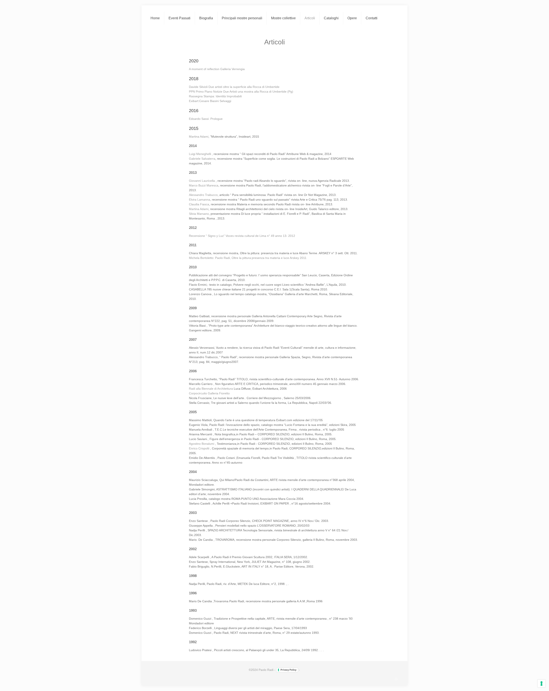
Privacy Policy (288, 669)
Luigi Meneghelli (200, 154)
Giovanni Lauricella (202, 180)
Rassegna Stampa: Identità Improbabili (215, 96)
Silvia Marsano (199, 213)
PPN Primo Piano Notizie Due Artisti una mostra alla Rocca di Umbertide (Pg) (241, 91)
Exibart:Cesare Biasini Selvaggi (210, 101)
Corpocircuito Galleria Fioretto (209, 393)
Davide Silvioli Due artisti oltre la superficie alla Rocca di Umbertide (234, 87)
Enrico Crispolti (199, 448)
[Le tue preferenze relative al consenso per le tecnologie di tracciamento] (541, 683)
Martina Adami (198, 136)
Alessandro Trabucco (203, 195)
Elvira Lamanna (199, 199)
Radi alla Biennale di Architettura (211, 388)
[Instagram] (396, 679)
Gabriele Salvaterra (202, 158)
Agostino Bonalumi (201, 443)
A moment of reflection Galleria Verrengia (217, 69)
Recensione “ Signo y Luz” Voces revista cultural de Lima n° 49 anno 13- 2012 (242, 235)
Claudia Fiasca (199, 204)
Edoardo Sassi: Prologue (206, 118)
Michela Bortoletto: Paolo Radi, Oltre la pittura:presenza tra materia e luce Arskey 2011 (247, 258)
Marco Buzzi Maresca (203, 185)
